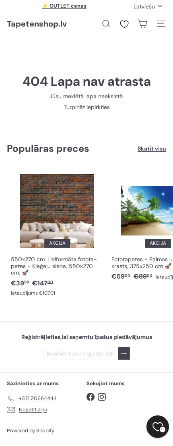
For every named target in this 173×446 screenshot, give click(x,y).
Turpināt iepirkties (87, 107)
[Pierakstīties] (124, 353)
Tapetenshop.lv (37, 24)
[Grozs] (142, 23)
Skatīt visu (152, 148)
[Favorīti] (124, 24)
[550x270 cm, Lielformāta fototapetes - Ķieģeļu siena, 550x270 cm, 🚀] (57, 233)
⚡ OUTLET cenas (64, 5)
